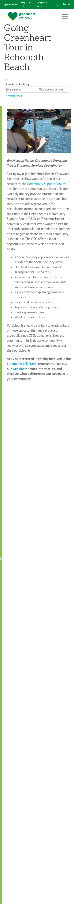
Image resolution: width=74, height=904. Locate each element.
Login (57, 4)
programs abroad (42, 5)
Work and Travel (15, 95)
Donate (66, 4)
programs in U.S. (26, 5)
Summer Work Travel (22, 364)
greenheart (11, 4)
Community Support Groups (46, 184)
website (18, 369)
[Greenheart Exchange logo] (22, 16)
